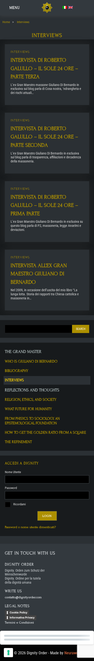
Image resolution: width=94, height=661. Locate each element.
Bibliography (16, 371)
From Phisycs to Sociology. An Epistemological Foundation (32, 420)
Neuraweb (72, 653)
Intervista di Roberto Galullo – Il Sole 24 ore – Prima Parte (44, 205)
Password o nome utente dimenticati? (30, 527)
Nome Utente (13, 472)
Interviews (20, 52)
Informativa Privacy (22, 617)
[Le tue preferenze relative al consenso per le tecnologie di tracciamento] (8, 652)
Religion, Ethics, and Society (30, 399)
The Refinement (18, 442)
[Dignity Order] (47, 12)
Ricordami (19, 504)
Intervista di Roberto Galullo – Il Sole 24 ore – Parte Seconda (44, 136)
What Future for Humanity (28, 409)
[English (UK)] (70, 7)
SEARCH (80, 329)
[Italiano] (65, 7)
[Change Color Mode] (77, 7)
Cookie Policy (18, 612)
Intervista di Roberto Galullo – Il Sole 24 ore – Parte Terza (44, 68)
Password (11, 488)
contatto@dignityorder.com (23, 597)
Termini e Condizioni (19, 622)
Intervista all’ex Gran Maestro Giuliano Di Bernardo (39, 273)
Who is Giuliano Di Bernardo (31, 361)
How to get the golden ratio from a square (45, 432)
